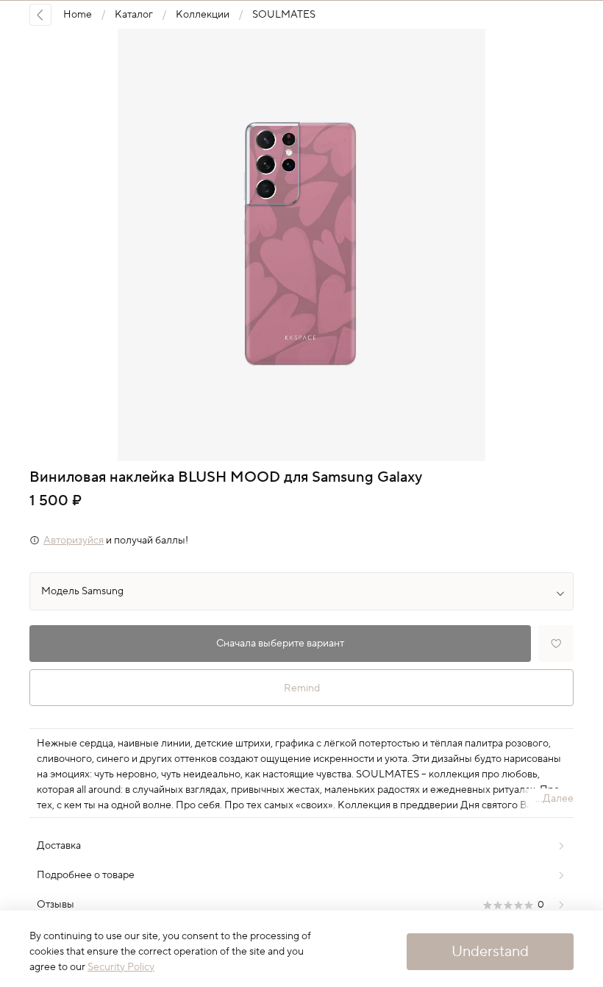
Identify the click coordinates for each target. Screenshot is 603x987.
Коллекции (202, 14)
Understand (490, 951)
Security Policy (121, 967)
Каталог (134, 14)
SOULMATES (283, 14)
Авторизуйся (73, 540)
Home (77, 14)
